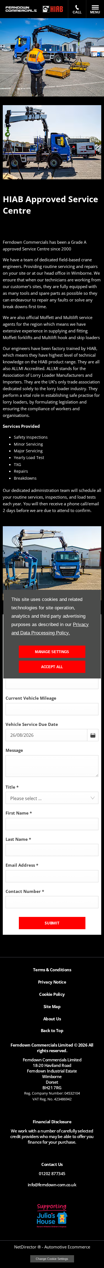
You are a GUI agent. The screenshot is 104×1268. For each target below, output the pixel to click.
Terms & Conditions (52, 969)
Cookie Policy (52, 994)
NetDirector (25, 1247)
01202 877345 (52, 1173)
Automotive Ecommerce (67, 1247)
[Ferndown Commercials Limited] (21, 9)
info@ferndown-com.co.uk (52, 1184)
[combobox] (52, 798)
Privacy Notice (52, 982)
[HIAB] (52, 9)
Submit (52, 923)
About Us (52, 1018)
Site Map (52, 1006)
